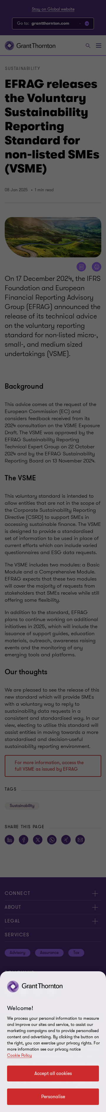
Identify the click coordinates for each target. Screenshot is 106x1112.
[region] (53, 1041)
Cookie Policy (19, 1055)
